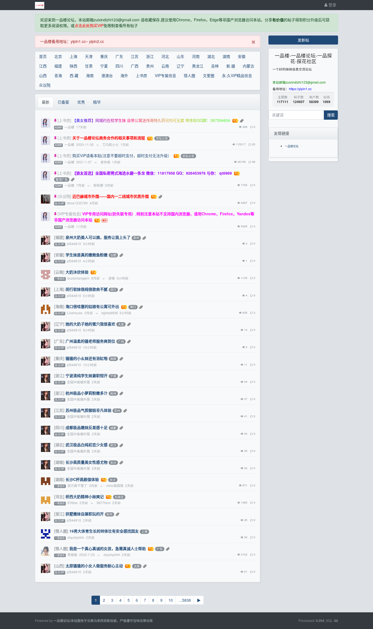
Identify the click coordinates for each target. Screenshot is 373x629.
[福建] (59, 237)
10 (170, 600)
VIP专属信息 (165, 75)
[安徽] (59, 254)
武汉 (113, 445)
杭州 (113, 393)
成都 (113, 428)
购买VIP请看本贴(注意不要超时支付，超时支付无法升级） (121, 155)
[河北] (59, 496)
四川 (119, 66)
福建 (58, 66)
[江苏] (59, 410)
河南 (196, 56)
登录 (331, 4)
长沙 (113, 462)
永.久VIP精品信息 (237, 75)
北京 (58, 56)
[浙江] (59, 375)
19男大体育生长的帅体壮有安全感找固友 (104, 531)
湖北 (211, 56)
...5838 (185, 600)
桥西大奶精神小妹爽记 (85, 496)
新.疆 (230, 66)
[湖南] (59, 462)
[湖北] (59, 444)
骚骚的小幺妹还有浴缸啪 (87, 358)
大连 (121, 324)
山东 (180, 56)
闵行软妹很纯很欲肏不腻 (87, 289)
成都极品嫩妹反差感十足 (87, 427)
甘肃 (89, 66)
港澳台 (107, 75)
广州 (121, 341)
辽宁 (180, 66)
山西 (43, 75)
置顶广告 (62, 179)
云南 (165, 66)
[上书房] (64, 120)
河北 (165, 56)
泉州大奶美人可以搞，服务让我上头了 (98, 237)
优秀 (81, 102)
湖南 (226, 56)
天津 (89, 56)
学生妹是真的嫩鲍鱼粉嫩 (87, 254)
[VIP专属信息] (69, 213)
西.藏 (74, 75)
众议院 (45, 85)
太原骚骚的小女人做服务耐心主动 (94, 565)
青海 (58, 75)
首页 (43, 56)
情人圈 (189, 75)
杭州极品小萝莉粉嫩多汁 (87, 393)
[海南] (59, 306)
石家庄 (119, 497)
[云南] (59, 272)
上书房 (141, 75)
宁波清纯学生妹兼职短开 (87, 375)
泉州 (136, 238)
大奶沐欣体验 (77, 272)
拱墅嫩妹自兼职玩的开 (85, 513)
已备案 (63, 102)
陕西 (73, 66)
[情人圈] (61, 531)
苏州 (117, 410)
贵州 (150, 66)
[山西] (59, 565)
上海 (73, 56)
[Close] (253, 42)
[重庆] (59, 358)
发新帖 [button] (303, 40)
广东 (119, 56)
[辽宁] (59, 324)
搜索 (331, 114)
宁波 (113, 376)
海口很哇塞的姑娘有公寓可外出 (92, 306)
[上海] (59, 289)
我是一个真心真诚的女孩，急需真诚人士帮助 (107, 548)
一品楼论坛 (291, 146)
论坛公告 (162, 138)
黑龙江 (197, 66)
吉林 (215, 66)
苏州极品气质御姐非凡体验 (88, 410)
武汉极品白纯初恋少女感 (87, 444)
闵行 (113, 290)
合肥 (113, 255)
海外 (124, 75)
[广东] (59, 341)
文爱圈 (208, 75)
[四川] (59, 427)
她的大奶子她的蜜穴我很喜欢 (90, 324)
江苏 (134, 56)
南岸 (113, 359)
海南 (90, 75)
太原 (137, 566)
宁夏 (104, 66)
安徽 (241, 56)
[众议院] (64, 196)
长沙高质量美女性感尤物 (87, 462)
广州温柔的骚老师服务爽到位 (90, 341)
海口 (133, 307)
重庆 (104, 56)
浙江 (150, 56)
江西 (43, 66)
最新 (45, 102)
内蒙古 (248, 66)
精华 (97, 102)
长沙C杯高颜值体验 (82, 479)
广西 (134, 66)
